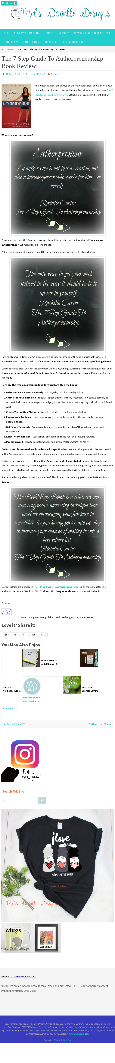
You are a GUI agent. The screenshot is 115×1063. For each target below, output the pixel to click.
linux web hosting (39, 1025)
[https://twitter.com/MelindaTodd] (7, 3)
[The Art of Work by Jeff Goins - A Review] (31, 665)
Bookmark (11, 707)
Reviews (10, 49)
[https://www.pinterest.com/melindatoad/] (11, 3)
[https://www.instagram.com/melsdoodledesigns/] (3, 3)
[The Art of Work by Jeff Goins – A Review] (11, 661)
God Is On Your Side (98, 722)
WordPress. (66, 1038)
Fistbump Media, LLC (78, 1032)
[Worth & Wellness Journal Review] (70, 661)
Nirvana (57, 1038)
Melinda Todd (13, 73)
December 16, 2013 (35, 73)
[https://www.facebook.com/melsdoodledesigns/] (14, 3)
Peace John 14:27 (15, 722)
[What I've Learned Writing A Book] (72, 692)
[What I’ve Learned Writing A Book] (52, 688)
